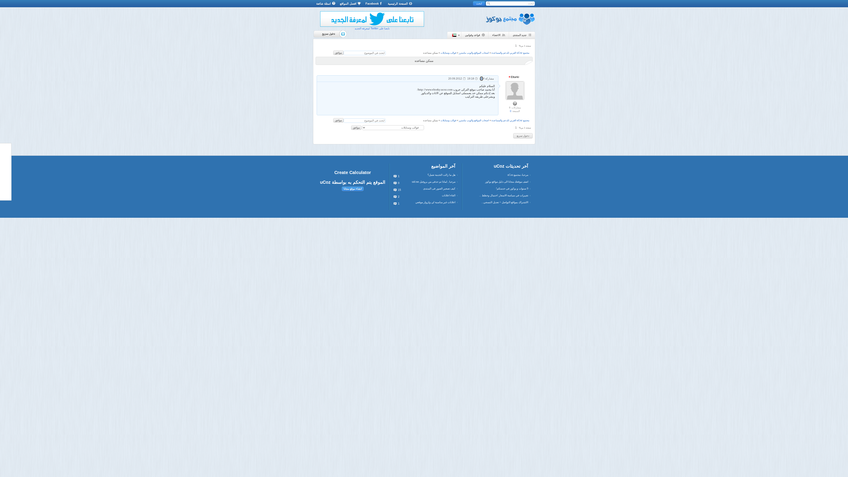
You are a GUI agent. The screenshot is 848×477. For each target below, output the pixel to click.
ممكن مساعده (430, 52)
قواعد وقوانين (472, 35)
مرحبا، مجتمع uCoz (517, 174)
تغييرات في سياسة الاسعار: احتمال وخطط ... (503, 195)
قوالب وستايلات (448, 52)
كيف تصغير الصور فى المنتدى (439, 188)
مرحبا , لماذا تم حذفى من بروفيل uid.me (433, 181)
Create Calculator (352, 172)
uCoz (325, 182)
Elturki (514, 77)
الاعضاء (496, 35)
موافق (338, 52)
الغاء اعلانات (448, 195)
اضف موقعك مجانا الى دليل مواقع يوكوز (506, 181)
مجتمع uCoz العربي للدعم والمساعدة (510, 52)
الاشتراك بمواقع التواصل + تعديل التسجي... (504, 202)
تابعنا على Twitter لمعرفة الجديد (372, 28)
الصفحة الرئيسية (398, 3)
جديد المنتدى (519, 35)
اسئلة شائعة (323, 3)
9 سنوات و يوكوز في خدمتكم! (512, 188)
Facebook (372, 3)
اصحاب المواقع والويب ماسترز (474, 52)
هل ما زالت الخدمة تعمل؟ (441, 174)
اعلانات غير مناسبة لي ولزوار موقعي (435, 202)
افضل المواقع (348, 3)
